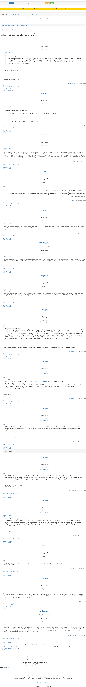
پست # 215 (16, 268)
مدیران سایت (25, 14)
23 (74, 30)
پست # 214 (16, 235)
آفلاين (4, 53)
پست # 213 (16, 203)
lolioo (44, 210)
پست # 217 (16, 354)
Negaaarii (44, 275)
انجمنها (11, 3)
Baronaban (44, 39)
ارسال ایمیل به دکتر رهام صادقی (43, 682)
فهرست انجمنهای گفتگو (13, 25)
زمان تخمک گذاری (10, 595)
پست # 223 (16, 603)
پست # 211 (16, 127)
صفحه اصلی (5, 3)
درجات (32, 14)
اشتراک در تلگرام (6, 90)
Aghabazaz (44, 611)
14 (53, 30)
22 (73, 30)
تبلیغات (37, 3)
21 (71, 30)
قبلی (59, 30)
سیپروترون (56, 190)
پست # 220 (16, 493)
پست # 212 (16, 164)
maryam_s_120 (44, 242)
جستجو (16, 3)
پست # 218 (16, 400)
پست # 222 (16, 571)
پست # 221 (16, 538)
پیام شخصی (5, 52)
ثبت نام (47, 3)
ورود (52, 3)
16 (69, 30)
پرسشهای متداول (12, 14)
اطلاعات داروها (31, 3)
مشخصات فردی (38, 14)
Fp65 (44, 171)
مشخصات (10, 52)
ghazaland (44, 93)
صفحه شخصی (23, 3)
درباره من (42, 3)
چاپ (16, 29)
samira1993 (44, 578)
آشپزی (20, 121)
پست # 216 (16, 302)
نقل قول (11, 90)
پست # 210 (16, 86)
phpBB (6, 667)
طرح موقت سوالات (23, 25)
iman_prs (44, 309)
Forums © (84, 673)
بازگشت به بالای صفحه (7, 88)
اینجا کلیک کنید (23, 8)
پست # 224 (16, 638)
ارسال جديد (4, 29)
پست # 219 (16, 444)
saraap (44, 545)
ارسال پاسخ (10, 29)
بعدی (77, 30)
